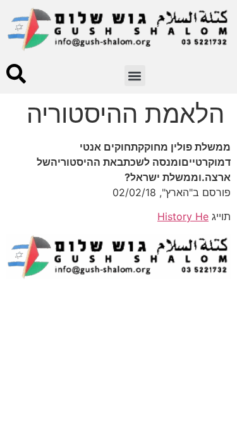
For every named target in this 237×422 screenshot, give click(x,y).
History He (183, 216)
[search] (16, 74)
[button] (135, 75)
